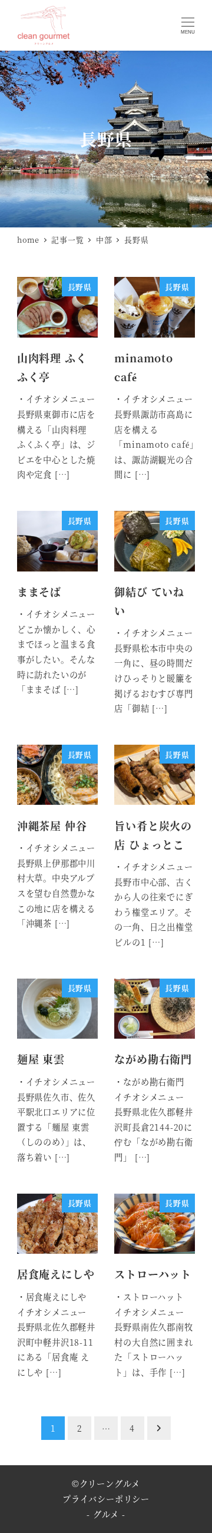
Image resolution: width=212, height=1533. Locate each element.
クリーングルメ (110, 1483)
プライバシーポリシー (106, 1499)
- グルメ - (106, 1514)
